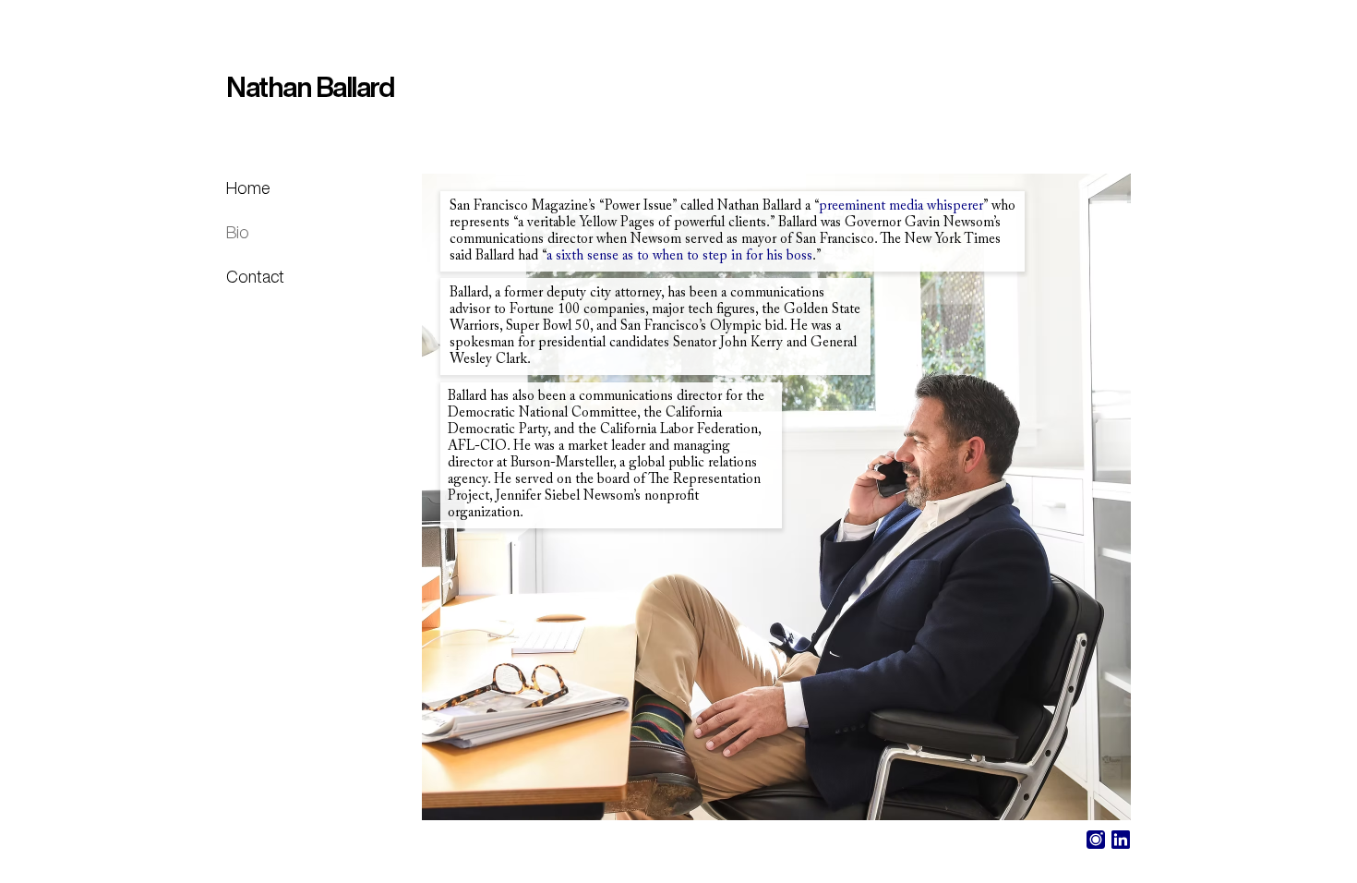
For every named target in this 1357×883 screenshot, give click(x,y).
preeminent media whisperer (901, 206)
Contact (255, 276)
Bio (237, 232)
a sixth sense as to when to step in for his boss (679, 256)
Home (248, 187)
